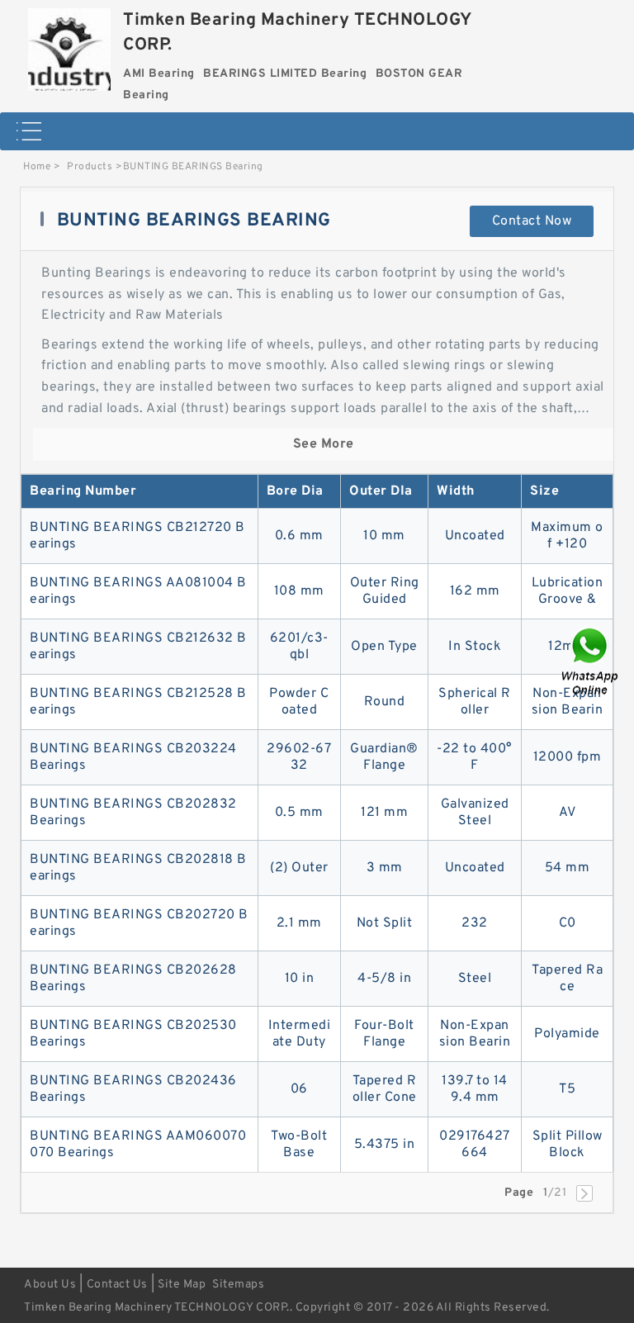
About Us (50, 1285)
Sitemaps (238, 1285)
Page (518, 1193)
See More (323, 444)
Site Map (182, 1285)
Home (36, 166)
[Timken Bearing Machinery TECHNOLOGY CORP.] (69, 45)
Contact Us (117, 1285)
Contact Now (532, 221)
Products (89, 166)
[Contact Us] (591, 662)
